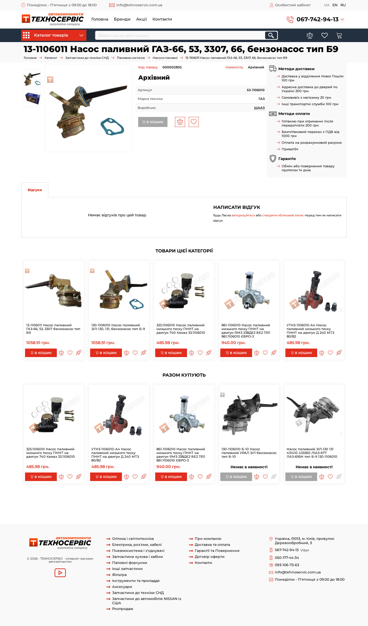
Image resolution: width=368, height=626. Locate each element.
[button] (315, 19)
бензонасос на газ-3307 (306, 510)
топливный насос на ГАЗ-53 (60, 505)
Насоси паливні (165, 58)
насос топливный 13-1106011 (86, 501)
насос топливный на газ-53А (45, 510)
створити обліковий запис (283, 215)
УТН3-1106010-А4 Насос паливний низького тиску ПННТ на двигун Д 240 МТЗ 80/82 (310, 330)
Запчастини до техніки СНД (87, 58)
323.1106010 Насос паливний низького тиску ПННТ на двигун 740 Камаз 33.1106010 (180, 329)
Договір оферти (210, 557)
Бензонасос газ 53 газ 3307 (43, 519)
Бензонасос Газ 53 (82, 519)
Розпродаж (122, 609)
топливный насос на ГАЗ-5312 (109, 505)
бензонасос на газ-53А (225, 510)
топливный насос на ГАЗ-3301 (209, 505)
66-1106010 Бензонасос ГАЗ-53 (168, 515)
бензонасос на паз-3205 (79, 515)
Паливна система (131, 58)
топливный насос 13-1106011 (171, 501)
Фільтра (119, 575)
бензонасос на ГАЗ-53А (253, 501)
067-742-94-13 (318, 19)
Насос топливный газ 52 (283, 515)
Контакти (162, 19)
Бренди (122, 19)
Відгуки (35, 190)
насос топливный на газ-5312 (312, 505)
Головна (99, 19)
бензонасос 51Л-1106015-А (275, 496)
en (334, 5)
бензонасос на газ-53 (187, 510)
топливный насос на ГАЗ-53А (159, 505)
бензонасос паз (186, 519)
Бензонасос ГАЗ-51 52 (244, 515)
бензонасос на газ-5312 (265, 510)
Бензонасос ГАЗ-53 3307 (119, 519)
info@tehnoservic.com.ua (139, 5)
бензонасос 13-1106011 (128, 501)
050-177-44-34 (287, 558)
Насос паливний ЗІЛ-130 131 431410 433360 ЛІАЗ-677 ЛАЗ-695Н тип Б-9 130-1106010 (312, 452)
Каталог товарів (51, 35)
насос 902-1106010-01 (119, 496)
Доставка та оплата (212, 545)
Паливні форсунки (129, 563)
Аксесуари (122, 587)
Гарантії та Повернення (217, 551)
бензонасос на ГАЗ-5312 (293, 501)
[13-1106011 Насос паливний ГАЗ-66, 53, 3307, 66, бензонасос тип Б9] (88, 108)
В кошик (154, 122)
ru (343, 5)
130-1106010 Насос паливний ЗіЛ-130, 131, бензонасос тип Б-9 (118, 327)
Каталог (51, 58)
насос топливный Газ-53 (121, 515)
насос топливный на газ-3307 (142, 510)
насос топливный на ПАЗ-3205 (261, 505)
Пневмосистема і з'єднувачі (138, 551)
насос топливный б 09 (324, 515)
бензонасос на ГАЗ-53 (214, 501)
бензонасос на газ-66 (39, 515)
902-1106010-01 (42, 496)
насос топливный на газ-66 (93, 510)
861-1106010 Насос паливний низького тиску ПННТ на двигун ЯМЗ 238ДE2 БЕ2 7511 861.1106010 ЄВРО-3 (246, 330)
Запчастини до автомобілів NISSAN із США (146, 601)
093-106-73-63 (287, 565)
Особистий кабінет (293, 5)
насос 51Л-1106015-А (235, 496)
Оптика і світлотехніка (133, 539)
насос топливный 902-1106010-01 (166, 496)
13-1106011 (53, 501)
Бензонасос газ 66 (210, 515)
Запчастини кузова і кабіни (137, 557)
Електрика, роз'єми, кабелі (137, 545)
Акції (141, 19)
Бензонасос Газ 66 (155, 519)
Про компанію (208, 539)
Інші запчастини (127, 569)
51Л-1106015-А (206, 496)
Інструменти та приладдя (136, 581)
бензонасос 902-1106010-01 (78, 496)
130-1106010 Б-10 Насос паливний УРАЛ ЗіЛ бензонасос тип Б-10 (249, 452)
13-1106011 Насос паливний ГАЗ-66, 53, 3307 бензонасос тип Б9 (53, 329)
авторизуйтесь (243, 215)
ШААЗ (259, 108)
